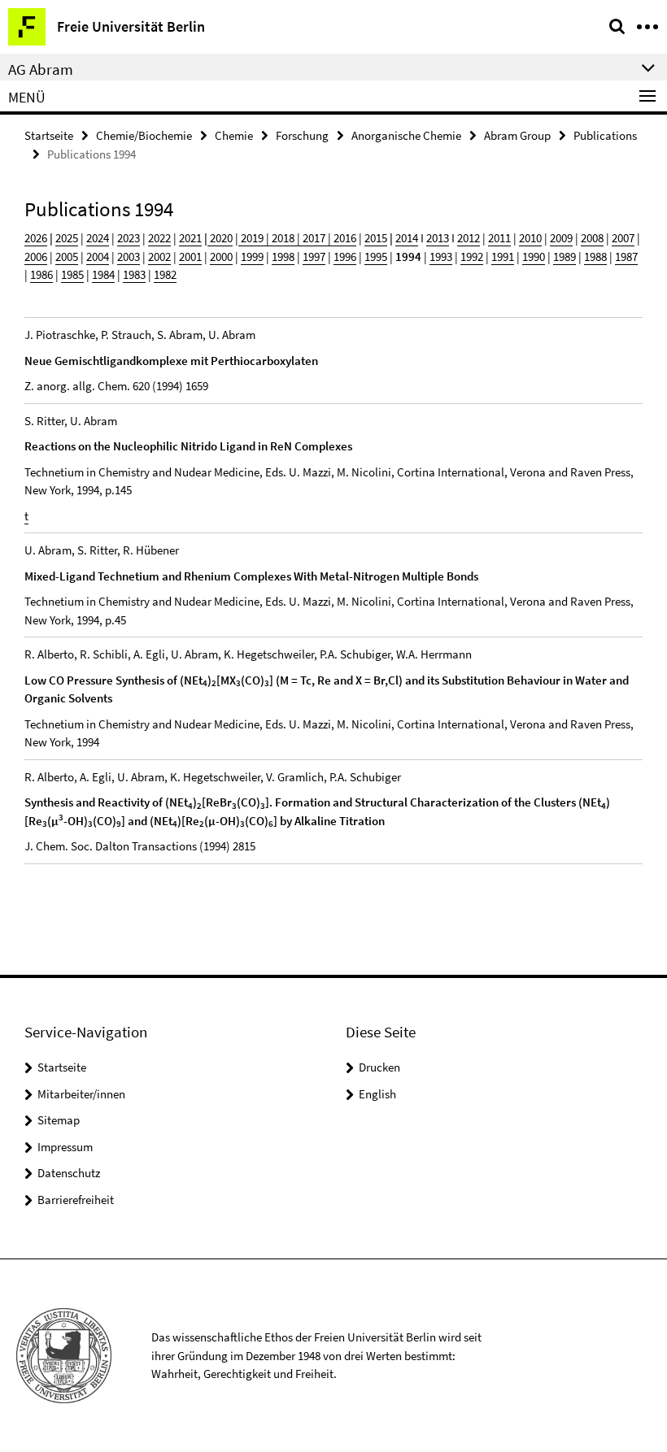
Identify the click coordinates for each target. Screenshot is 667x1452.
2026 (35, 238)
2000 (221, 256)
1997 (314, 256)
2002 (159, 256)
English (377, 1094)
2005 (66, 256)
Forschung (302, 135)
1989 (564, 256)
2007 (623, 238)
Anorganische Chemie (406, 135)
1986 (41, 274)
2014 (406, 238)
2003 (128, 256)
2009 (561, 238)
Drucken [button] (379, 1067)
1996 (345, 256)
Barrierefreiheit (75, 1199)
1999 (252, 256)
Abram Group (517, 135)
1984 (103, 274)
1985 (72, 274)
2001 (190, 256)
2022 (159, 238)
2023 (128, 238)
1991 (502, 256)
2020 (220, 238)
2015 (375, 238)
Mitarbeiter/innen (81, 1094)
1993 (440, 256)
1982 (165, 274)
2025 (66, 238)
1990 (533, 256)
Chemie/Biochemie (144, 135)
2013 (437, 238)
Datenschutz (68, 1172)
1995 (375, 256)
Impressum (65, 1146)
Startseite (48, 135)
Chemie (234, 135)
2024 (97, 238)
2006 (35, 256)
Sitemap (58, 1120)
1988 (595, 256)
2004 (97, 256)
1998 (283, 256)
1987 (626, 256)
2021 (190, 238)
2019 (251, 238)
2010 (530, 238)
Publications (605, 135)
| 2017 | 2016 (325, 238)
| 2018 (279, 238)
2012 (468, 238)
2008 (592, 238)
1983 (134, 274)
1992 (471, 256)
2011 (499, 238)
